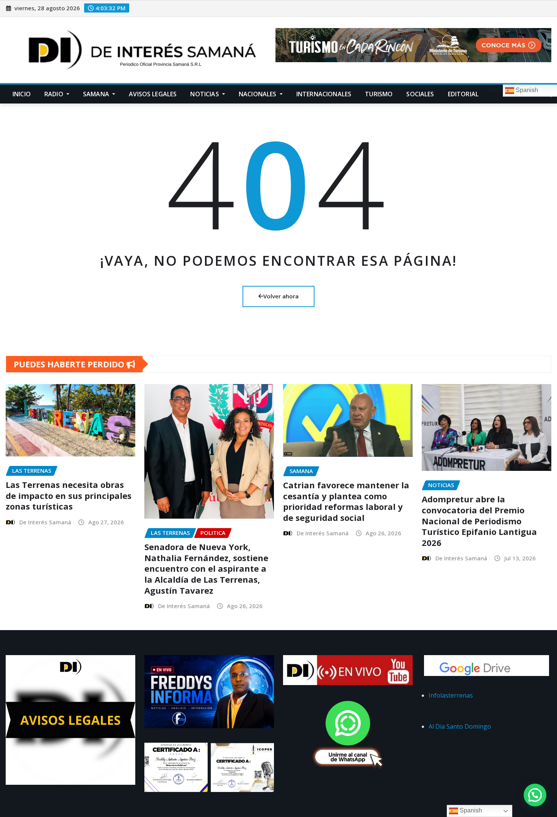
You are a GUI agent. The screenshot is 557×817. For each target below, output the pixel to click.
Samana (97, 94)
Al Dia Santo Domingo (460, 726)
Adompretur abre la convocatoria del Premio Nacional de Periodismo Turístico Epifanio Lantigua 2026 (479, 520)
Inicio (22, 94)
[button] (535, 795)
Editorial (463, 94)
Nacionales (258, 94)
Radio (54, 94)
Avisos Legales (153, 94)
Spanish (470, 810)
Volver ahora (281, 296)
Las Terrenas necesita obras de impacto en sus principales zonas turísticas (68, 495)
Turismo (379, 94)
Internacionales (323, 94)
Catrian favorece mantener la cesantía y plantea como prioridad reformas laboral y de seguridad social (346, 501)
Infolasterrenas (451, 695)
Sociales (420, 94)
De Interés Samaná (45, 522)
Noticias (205, 94)
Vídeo (494, 89)
